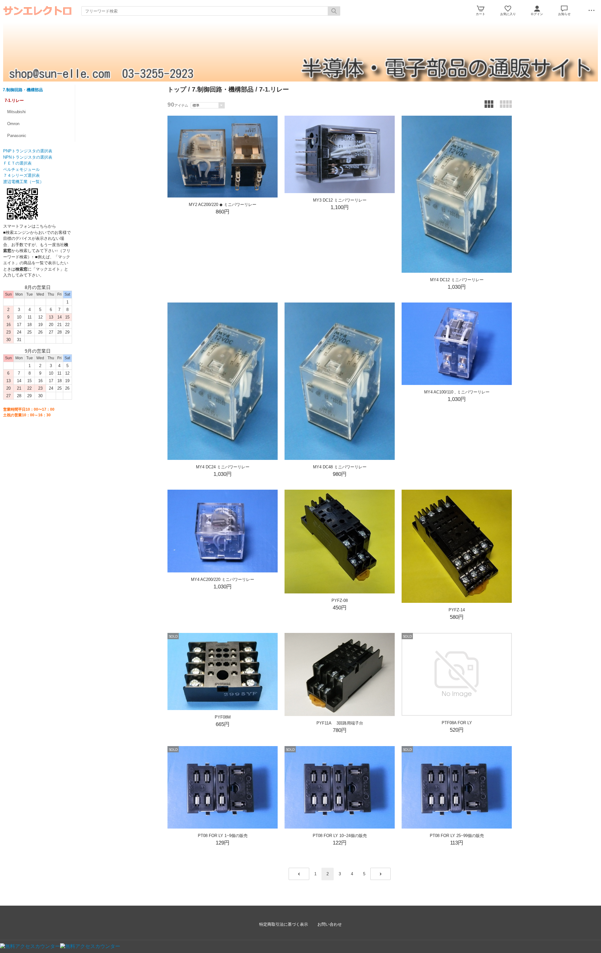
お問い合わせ (329, 924)
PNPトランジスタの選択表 (27, 151)
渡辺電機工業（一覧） (23, 181)
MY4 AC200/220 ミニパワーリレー (222, 579)
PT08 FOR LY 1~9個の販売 (223, 835)
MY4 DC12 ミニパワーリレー (457, 279)
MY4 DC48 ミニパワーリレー (340, 467)
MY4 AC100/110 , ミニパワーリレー (457, 392)
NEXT (380, 874)
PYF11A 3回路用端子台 (339, 723)
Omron (13, 123)
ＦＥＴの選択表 (17, 163)
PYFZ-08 (339, 600)
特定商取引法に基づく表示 (283, 924)
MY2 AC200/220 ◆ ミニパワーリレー (222, 204)
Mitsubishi (16, 111)
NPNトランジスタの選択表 (27, 157)
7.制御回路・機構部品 (23, 89)
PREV (299, 874)
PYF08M (225, 717)
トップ (176, 89)
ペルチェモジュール (21, 169)
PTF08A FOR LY (457, 722)
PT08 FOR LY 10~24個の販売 (340, 835)
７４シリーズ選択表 (21, 175)
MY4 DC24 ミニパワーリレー (222, 467)
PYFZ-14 (457, 610)
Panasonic (16, 135)
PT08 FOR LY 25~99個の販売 (457, 835)
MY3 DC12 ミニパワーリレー (340, 200)
